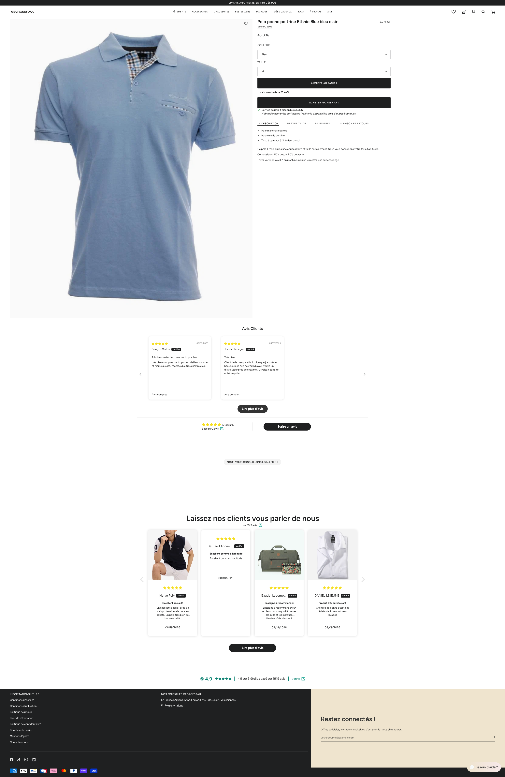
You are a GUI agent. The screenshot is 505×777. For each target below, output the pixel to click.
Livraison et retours (354, 123)
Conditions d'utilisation (23, 706)
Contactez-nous (19, 742)
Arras (187, 699)
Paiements (322, 123)
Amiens (178, 699)
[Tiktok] (19, 759)
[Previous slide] (140, 374)
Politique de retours (21, 711)
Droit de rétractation (21, 718)
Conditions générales (22, 699)
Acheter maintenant (324, 102)
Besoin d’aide (297, 123)
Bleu (264, 54)
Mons (180, 705)
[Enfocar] (17, 310)
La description (268, 123)
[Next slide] (364, 374)
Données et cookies (21, 730)
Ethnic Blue (264, 26)
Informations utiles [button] (24, 694)
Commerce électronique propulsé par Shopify (461, 770)
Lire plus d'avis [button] (252, 409)
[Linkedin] (34, 759)
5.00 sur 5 (228, 424)
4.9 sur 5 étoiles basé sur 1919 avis (261, 678)
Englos (195, 699)
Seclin (215, 699)
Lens (203, 699)
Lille (209, 699)
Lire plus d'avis (252, 648)
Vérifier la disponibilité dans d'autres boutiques (328, 113)
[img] (160, 343)
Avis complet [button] (159, 394)
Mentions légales (19, 736)
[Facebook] (11, 759)
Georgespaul (409, 770)
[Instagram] (26, 759)
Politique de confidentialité (25, 724)
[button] (179, 12)
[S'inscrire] (492, 737)
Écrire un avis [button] (287, 426)
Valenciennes (228, 699)
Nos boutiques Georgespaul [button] (181, 694)
